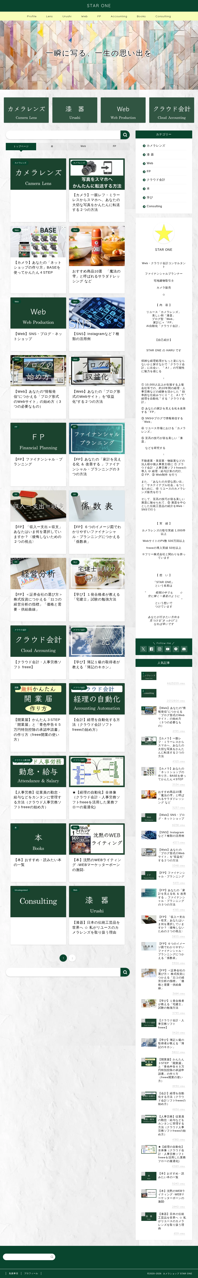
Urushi (67, 16)
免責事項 (13, 1273)
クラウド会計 (156, 179)
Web (84, 16)
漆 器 (150, 154)
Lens (49, 16)
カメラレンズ (156, 145)
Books (141, 16)
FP (99, 16)
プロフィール (31, 1273)
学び (150, 197)
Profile (32, 16)
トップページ (21, 146)
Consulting (163, 16)
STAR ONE (99, 5)
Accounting (119, 16)
